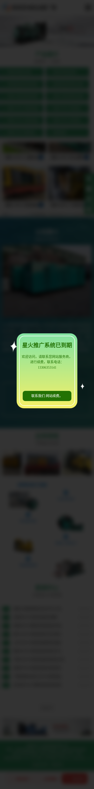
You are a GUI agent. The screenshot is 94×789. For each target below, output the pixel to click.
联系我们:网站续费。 (47, 396)
